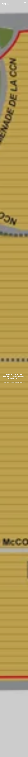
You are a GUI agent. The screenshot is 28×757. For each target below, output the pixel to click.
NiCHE (5, 4)
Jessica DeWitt (21, 382)
